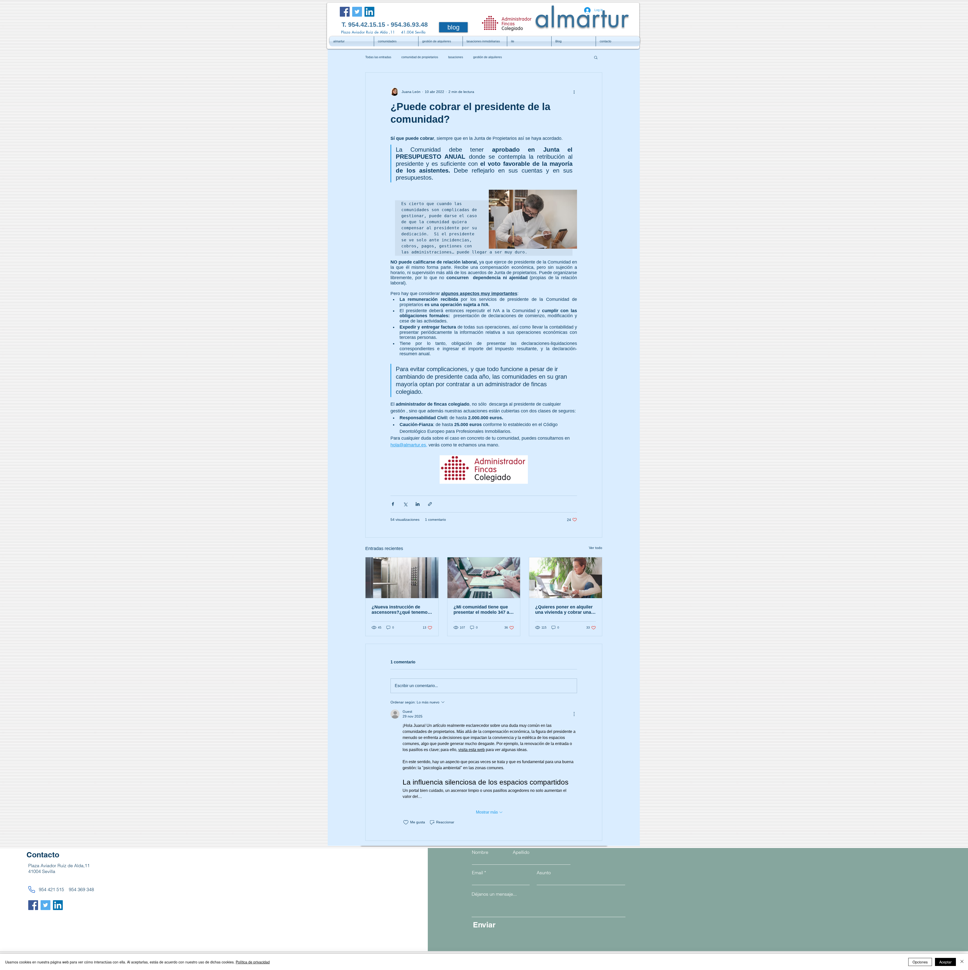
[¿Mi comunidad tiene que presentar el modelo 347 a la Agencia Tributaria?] (483, 577)
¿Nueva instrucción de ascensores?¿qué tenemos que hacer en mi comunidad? (401, 609)
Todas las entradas (378, 57)
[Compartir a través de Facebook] (392, 504)
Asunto (544, 872)
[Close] (962, 962)
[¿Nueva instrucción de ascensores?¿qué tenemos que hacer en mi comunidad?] (402, 577)
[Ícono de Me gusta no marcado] (406, 822)
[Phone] (31, 889)
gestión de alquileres (487, 57)
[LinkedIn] (369, 12)
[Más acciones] (574, 92)
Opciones (920, 961)
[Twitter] (357, 12)
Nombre (480, 852)
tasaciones (455, 57)
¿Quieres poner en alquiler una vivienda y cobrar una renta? (564, 609)
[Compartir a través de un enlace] (430, 504)
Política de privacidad (253, 961)
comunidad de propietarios (419, 57)
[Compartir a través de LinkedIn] (417, 504)
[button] (595, 57)
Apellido (521, 852)
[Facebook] (345, 12)
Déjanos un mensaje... (494, 894)
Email (477, 872)
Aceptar (945, 961)
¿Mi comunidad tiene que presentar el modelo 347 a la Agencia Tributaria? (481, 609)
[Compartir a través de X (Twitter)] (405, 504)
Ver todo (595, 548)
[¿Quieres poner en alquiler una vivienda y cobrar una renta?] (565, 577)
